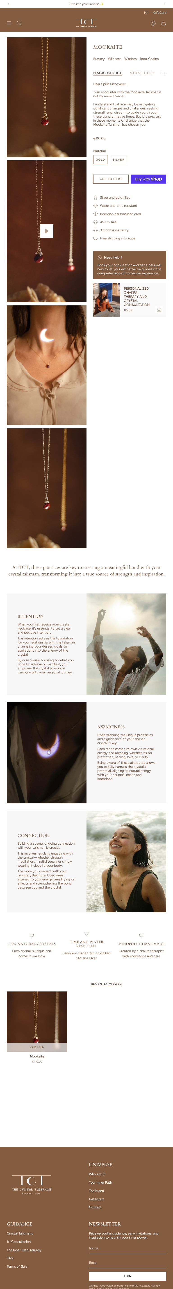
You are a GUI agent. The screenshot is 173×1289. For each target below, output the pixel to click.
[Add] (159, 309)
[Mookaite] (37, 1021)
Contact (95, 1207)
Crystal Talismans (20, 1233)
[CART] (163, 23)
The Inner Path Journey (24, 1250)
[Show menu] (9, 23)
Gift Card (159, 13)
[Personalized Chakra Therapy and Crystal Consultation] (106, 300)
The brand (96, 1191)
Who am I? (97, 1174)
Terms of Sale (17, 1266)
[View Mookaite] (46, 231)
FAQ (10, 1258)
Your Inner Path (100, 1182)
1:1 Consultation (19, 1242)
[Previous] (9, 4)
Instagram (96, 1199)
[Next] (164, 4)
